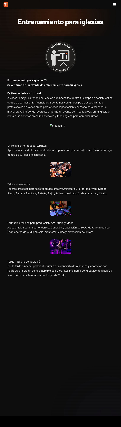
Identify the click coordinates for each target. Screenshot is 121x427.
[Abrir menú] (114, 4)
